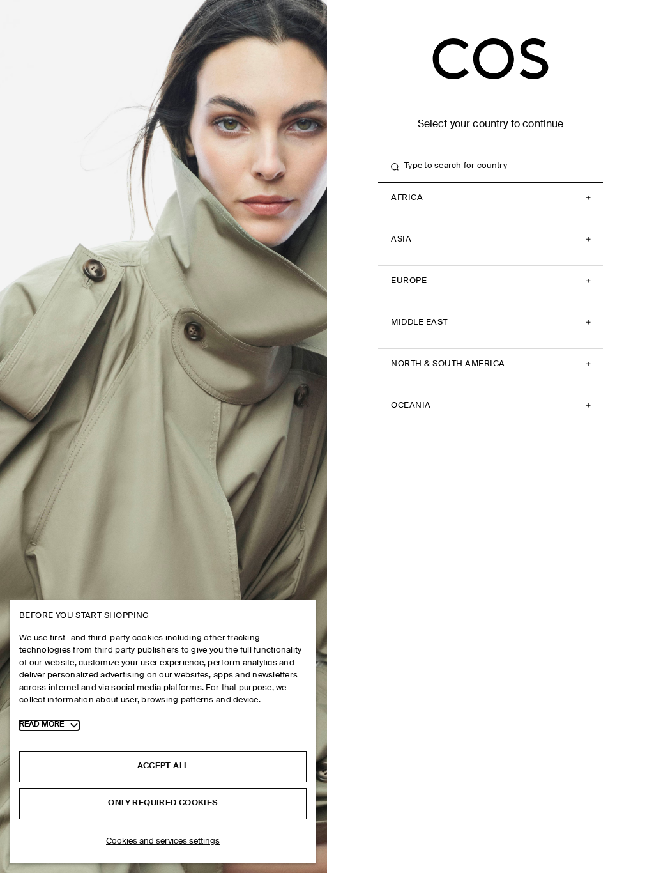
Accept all (163, 766)
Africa (407, 198)
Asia (401, 239)
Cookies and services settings (163, 841)
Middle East (419, 322)
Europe (409, 281)
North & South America (448, 364)
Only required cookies (162, 803)
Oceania (411, 405)
